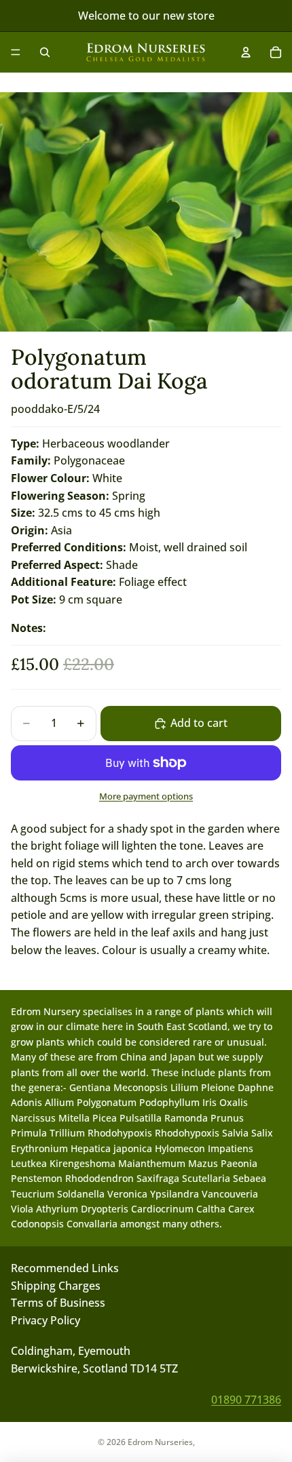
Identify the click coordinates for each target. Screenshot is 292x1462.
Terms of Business (58, 1302)
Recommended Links (65, 1268)
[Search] (45, 52)
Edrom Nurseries (160, 1442)
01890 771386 (246, 1398)
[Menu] (15, 52)
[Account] (246, 52)
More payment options (146, 796)
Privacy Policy (45, 1319)
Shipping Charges (56, 1285)
